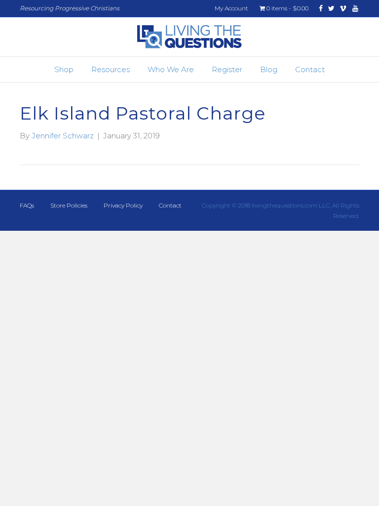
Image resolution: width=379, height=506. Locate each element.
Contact (310, 69)
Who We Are (171, 69)
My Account (231, 8)
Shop (64, 69)
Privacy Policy (123, 205)
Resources (110, 69)
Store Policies (68, 205)
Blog (268, 69)
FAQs (27, 205)
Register (227, 69)
